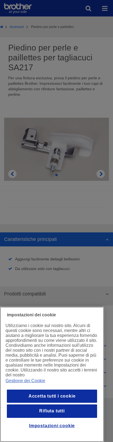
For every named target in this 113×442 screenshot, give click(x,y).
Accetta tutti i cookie (52, 396)
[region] (52, 374)
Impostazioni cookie (52, 425)
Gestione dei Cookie (25, 380)
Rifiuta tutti (51, 411)
